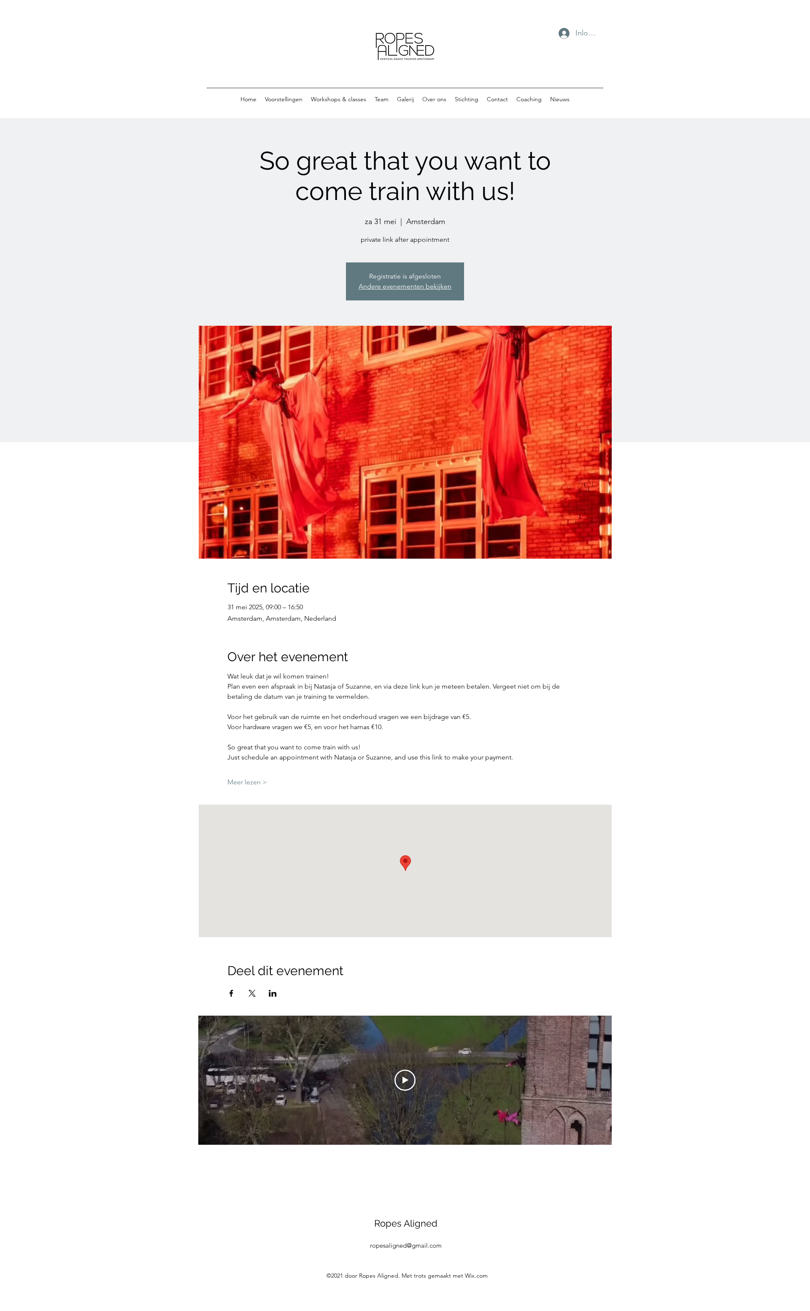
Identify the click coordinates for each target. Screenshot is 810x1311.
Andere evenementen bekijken (405, 286)
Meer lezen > (247, 782)
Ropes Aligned (405, 1223)
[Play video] (405, 1080)
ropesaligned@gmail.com (406, 1245)
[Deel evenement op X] (252, 993)
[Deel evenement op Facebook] (231, 993)
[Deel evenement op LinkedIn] (273, 993)
